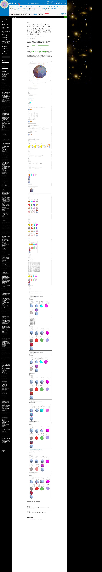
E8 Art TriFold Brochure (5, 333)
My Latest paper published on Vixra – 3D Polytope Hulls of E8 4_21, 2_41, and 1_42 (6, 299)
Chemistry (4, 34)
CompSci (5, 35)
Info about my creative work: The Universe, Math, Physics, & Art (6, 205)
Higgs (4, 41)
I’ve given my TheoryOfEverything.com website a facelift (5, 421)
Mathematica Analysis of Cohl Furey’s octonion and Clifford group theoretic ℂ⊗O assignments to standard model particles (6, 322)
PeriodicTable (4, 46)
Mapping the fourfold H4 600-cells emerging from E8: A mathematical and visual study (6, 342)
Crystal (7, 35)
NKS (9, 43)
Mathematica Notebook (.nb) (43, 45)
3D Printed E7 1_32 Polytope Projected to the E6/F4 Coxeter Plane (6, 358)
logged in (33, 519)
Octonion (4, 45)
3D (4, 24)
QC (7, 48)
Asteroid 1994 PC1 (4, 260)
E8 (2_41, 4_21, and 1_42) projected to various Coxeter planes (6, 348)
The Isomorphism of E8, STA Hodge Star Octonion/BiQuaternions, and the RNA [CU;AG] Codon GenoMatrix (6, 123)
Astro (3, 28)
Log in (2, 447)
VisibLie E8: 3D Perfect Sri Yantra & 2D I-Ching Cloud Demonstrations (5, 244)
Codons (3, 35)
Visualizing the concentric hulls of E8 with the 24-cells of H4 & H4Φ (6, 310)
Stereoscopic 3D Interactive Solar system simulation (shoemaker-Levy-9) (6, 317)
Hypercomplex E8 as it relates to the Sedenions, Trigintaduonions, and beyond (6, 99)
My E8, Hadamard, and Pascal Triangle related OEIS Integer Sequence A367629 (6, 167)
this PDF (33, 45)
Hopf (6, 41)
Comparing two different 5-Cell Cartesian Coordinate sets (36, 512)
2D (2, 24)
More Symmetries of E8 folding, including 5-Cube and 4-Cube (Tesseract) (5, 402)
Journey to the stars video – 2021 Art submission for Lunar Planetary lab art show (6, 277)
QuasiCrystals (4, 50)
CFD (2, 32)
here (44, 48)
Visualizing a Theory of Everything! (9, 17)
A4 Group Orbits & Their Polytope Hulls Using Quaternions (5, 218)
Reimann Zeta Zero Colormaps (6, 438)
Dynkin (3, 37)
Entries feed (3, 449)
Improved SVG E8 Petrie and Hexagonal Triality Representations (5, 74)
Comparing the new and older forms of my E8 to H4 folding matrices (6, 86)
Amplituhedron (4, 27)
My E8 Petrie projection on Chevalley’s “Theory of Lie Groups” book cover (5, 163)
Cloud (7, 34)
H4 (6, 39)
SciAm (8, 50)
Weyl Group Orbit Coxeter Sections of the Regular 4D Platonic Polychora (5, 114)
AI (5, 25)
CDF (9, 31)
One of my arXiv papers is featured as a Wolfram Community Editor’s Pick (6, 171)
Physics (28, 22)
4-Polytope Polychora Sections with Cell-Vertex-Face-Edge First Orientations (6, 107)
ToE (5, 51)
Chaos (4, 32)
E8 (6, 37)
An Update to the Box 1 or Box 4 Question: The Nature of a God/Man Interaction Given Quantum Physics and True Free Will (6, 213)
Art (8, 27)
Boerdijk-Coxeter (5, 31)
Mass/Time (3, 43)
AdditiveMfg (3, 25)
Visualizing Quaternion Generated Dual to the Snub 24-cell (5, 240)
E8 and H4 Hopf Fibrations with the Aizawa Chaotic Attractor (5, 81)
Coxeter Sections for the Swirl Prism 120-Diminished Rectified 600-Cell (6, 118)
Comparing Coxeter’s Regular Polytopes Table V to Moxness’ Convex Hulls (6, 140)
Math (7, 43)
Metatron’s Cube (4, 345)
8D (7, 24)
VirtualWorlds (4, 53)
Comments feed (4, 450)
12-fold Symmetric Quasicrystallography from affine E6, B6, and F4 (5, 273)
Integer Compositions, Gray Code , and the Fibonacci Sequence (5, 330)
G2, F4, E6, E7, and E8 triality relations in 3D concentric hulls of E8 (6, 365)
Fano (8, 37)
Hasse (3, 41)
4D (6, 24)
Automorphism (6, 28)
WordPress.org (4, 451)
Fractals (3, 39)
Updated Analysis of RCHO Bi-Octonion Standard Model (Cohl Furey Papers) (6, 281)
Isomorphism (8, 41)
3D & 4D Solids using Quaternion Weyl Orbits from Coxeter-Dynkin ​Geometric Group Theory (38, 507)
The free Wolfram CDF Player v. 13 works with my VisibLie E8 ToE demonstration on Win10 (6, 267)
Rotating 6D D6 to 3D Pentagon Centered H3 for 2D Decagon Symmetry (6, 391)
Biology (3, 29)
